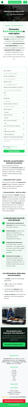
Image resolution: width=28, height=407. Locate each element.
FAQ (14, 378)
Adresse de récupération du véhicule (13, 87)
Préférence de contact (9, 131)
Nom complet (7, 70)
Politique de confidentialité (14, 392)
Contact (14, 380)
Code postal (6, 98)
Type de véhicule (7, 115)
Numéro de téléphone (9, 76)
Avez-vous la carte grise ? (10, 120)
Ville (4, 92)
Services (14, 373)
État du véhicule (7, 109)
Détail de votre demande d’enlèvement (13, 137)
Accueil (7, 14)
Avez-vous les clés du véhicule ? (11, 126)
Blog (14, 376)
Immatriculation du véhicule (10, 104)
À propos (14, 375)
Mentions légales (14, 390)
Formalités (9, 252)
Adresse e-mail (7, 81)
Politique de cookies (14, 394)
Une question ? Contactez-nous (13, 344)
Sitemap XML (14, 384)
